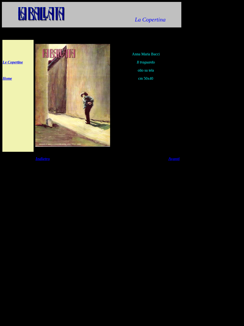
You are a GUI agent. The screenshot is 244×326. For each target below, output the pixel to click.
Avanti (174, 158)
